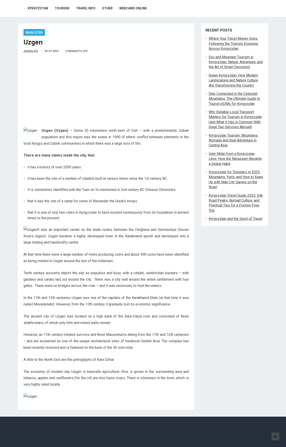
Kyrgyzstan (38, 8)
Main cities (34, 32)
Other (107, 8)
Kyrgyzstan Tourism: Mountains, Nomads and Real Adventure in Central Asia (233, 140)
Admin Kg (30, 51)
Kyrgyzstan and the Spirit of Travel (235, 219)
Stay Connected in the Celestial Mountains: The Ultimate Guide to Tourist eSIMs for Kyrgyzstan (234, 99)
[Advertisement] (106, 90)
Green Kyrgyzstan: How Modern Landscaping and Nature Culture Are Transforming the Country (233, 80)
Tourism (62, 8)
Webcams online (133, 8)
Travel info (85, 8)
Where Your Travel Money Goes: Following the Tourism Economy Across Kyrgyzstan (233, 43)
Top (275, 436)
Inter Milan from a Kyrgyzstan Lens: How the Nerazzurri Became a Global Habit (235, 159)
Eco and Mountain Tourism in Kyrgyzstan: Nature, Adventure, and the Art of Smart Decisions (236, 62)
